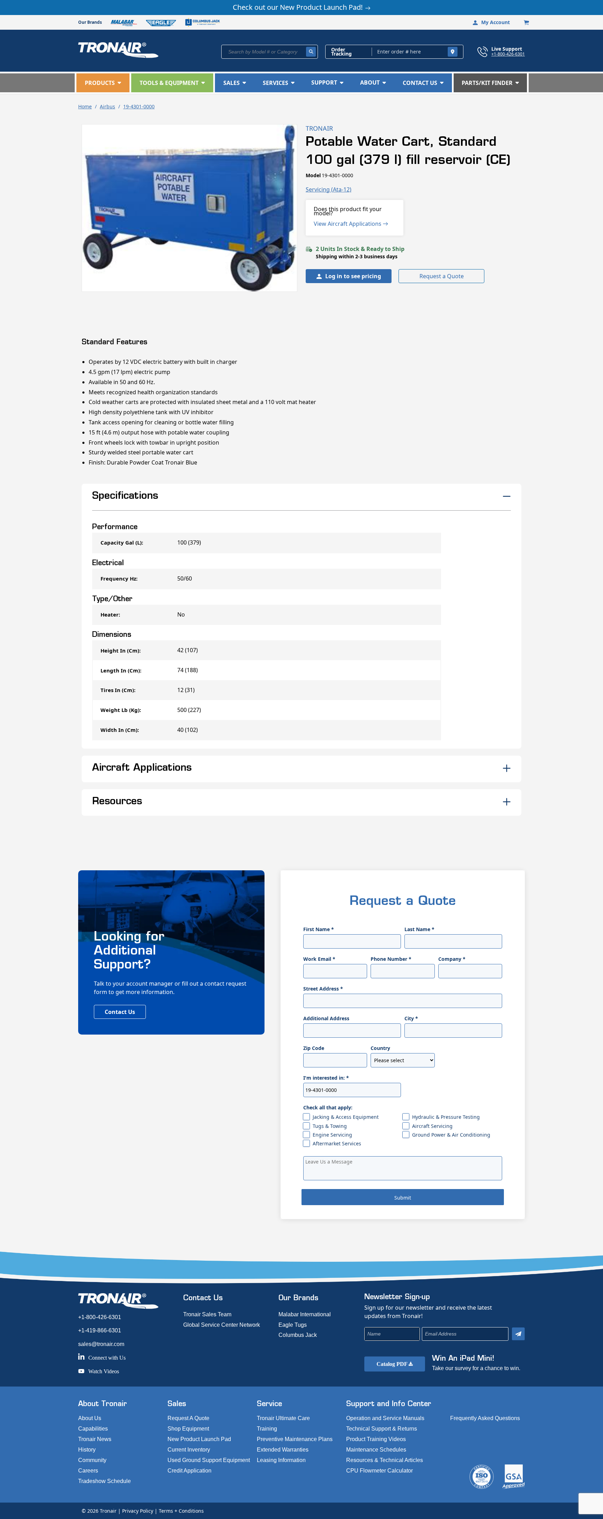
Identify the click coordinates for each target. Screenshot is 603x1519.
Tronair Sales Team (207, 1314)
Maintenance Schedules (376, 1450)
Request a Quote (441, 276)
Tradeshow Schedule (104, 1481)
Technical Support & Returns (381, 1429)
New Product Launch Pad (199, 1439)
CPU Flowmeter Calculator (379, 1471)
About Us (89, 1418)
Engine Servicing (332, 1134)
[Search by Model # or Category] (311, 52)
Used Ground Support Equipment (209, 1460)
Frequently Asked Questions (485, 1418)
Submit (402, 1197)
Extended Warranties (282, 1450)
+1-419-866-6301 (99, 1330)
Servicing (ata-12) (328, 189)
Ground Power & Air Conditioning (451, 1134)
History (87, 1450)
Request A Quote (188, 1418)
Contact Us (120, 1012)
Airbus (107, 106)
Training (267, 1429)
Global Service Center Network (221, 1325)
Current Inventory (189, 1450)
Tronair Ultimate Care (283, 1418)
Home (85, 106)
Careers (88, 1471)
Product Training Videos (376, 1439)
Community (92, 1460)
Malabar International (304, 1314)
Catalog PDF (393, 1364)
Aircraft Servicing (432, 1126)
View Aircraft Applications (348, 224)
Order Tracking (341, 52)
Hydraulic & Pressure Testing (446, 1117)
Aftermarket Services (337, 1143)
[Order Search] (452, 52)
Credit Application (189, 1471)
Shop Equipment (188, 1429)
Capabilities (93, 1429)
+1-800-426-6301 (508, 54)
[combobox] (269, 52)
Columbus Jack (297, 1335)
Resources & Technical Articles (384, 1460)
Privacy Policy (137, 1510)
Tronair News (94, 1439)
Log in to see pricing (353, 276)
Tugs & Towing (330, 1126)
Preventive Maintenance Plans (295, 1439)
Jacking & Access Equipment (346, 1117)
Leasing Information (281, 1460)
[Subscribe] (518, 1334)
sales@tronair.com (101, 1344)
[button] (102, 82)
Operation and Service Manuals (385, 1418)
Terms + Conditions (181, 1510)
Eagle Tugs (292, 1325)
